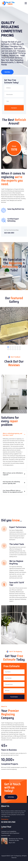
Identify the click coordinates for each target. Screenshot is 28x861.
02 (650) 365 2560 (8, 822)
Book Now (7, 72)
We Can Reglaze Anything (16, 562)
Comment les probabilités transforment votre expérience (10, 832)
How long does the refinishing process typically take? (11, 482)
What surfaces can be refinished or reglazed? (13, 474)
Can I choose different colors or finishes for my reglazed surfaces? (13, 491)
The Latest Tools (16, 544)
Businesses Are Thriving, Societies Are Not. (16, 839)
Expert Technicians (17, 527)
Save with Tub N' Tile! (16, 584)
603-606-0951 (9, 233)
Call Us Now (11, 797)
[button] (8, 347)
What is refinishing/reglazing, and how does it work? (12, 434)
